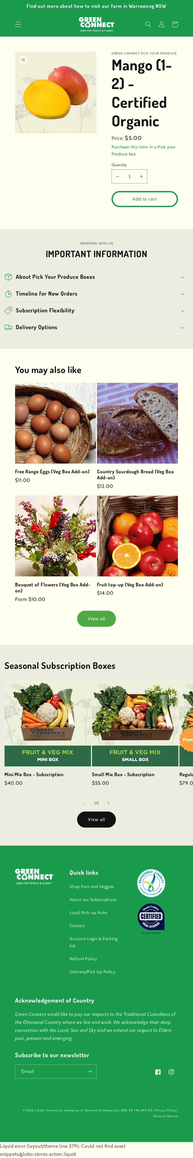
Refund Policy (83, 958)
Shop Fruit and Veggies (92, 886)
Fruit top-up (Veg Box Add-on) (130, 585)
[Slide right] (108, 803)
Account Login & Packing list (94, 942)
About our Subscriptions (93, 899)
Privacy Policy (165, 1110)
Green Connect (48, 1110)
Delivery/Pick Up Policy (92, 971)
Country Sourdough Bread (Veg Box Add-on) (135, 475)
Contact (77, 925)
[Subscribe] (89, 1071)
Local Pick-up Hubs (88, 912)
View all (96, 618)
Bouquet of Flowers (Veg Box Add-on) (52, 588)
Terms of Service (165, 1116)
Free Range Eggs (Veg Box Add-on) (52, 472)
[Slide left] (84, 803)
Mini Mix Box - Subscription (34, 774)
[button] (18, 24)
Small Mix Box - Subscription (123, 774)
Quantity (119, 164)
